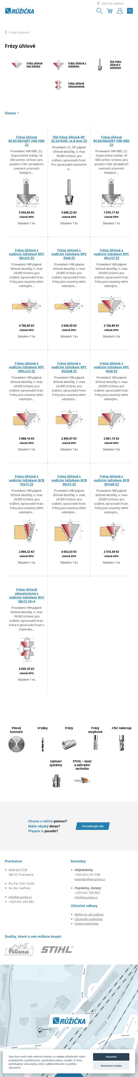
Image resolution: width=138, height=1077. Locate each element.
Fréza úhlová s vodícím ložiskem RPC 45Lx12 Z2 (111, 254)
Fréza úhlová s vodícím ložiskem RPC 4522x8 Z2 (69, 367)
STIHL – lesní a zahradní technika (82, 765)
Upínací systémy (56, 763)
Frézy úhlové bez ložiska (34, 64)
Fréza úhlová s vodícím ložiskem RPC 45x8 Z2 (111, 367)
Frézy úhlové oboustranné (76, 85)
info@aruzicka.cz (20, 897)
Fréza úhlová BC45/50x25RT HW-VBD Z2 (111, 141)
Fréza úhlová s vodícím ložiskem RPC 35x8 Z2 (69, 254)
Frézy (69, 728)
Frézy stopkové (95, 730)
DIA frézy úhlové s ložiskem (115, 64)
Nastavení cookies (111, 1065)
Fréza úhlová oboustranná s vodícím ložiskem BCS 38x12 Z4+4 (26, 595)
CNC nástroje (122, 728)
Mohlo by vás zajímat (89, 914)
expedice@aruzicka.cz (90, 879)
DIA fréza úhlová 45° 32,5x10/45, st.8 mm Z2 (69, 139)
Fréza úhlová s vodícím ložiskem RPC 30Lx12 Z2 (26, 254)
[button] (12, 113)
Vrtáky (43, 728)
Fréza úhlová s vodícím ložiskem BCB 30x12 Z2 (69, 480)
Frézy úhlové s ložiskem (77, 64)
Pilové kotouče (16, 730)
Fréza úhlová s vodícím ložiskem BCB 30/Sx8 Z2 (111, 480)
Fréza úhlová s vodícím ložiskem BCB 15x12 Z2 (26, 480)
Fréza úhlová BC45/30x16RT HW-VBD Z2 (26, 141)
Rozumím (111, 1056)
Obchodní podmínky (89, 919)
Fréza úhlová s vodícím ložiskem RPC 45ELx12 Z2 (26, 367)
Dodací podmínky (87, 923)
